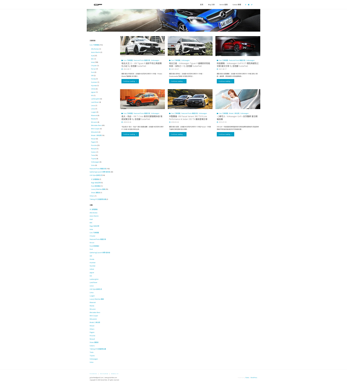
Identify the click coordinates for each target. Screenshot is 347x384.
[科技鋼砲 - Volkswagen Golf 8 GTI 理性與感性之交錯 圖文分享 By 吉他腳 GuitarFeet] (237, 46)
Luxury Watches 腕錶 (98, 189)
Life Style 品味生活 (96, 175)
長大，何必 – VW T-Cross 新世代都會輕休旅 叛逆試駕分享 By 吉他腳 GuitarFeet (141, 117)
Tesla (93, 155)
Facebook (93, 374)
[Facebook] (245, 4)
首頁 (201, 4)
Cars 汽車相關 (128, 60)
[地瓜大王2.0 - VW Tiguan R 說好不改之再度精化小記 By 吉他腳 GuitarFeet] (142, 46)
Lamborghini (95, 99)
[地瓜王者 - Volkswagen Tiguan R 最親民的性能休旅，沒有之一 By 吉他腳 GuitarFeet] (190, 46)
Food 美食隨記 (96, 186)
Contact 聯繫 (237, 4)
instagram (104, 374)
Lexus (93, 106)
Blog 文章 (211, 4)
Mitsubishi (94, 132)
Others (92, 196)
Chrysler (94, 66)
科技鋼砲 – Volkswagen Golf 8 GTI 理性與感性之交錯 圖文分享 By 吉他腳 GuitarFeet (238, 64)
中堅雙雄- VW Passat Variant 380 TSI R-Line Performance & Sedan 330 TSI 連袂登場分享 (188, 117)
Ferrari (93, 69)
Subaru (93, 152)
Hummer (94, 82)
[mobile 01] (251, 4)
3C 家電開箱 (95, 179)
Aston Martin (95, 52)
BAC (92, 59)
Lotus (93, 109)
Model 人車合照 (234, 113)
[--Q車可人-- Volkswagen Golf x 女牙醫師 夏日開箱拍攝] (237, 99)
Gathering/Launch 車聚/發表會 (100, 172)
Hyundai (94, 86)
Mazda (93, 119)
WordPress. (254, 377)
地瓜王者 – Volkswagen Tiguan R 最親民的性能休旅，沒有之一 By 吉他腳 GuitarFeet (189, 64)
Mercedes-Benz (96, 125)
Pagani (93, 142)
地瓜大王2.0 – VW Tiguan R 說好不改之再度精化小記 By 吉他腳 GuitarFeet (141, 64)
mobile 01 (115, 374)
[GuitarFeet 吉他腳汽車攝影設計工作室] (98, 5)
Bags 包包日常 (96, 183)
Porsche (94, 145)
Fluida (247, 377)
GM (92, 76)
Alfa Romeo (95, 49)
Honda (93, 79)
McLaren (94, 122)
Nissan (93, 139)
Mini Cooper (95, 129)
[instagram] (248, 4)
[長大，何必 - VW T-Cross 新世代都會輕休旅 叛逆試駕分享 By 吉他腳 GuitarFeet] (142, 99)
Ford (92, 72)
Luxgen (93, 112)
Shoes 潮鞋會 (95, 193)
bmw (92, 62)
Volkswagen (155, 60)
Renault (93, 149)
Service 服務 (223, 4)
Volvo (93, 165)
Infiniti (93, 89)
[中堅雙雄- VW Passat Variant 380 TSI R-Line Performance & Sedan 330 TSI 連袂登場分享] (190, 99)
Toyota (93, 159)
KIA (92, 95)
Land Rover (95, 102)
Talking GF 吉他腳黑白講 (98, 199)
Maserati (94, 115)
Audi (92, 56)
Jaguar (93, 92)
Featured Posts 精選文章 (142, 60)
